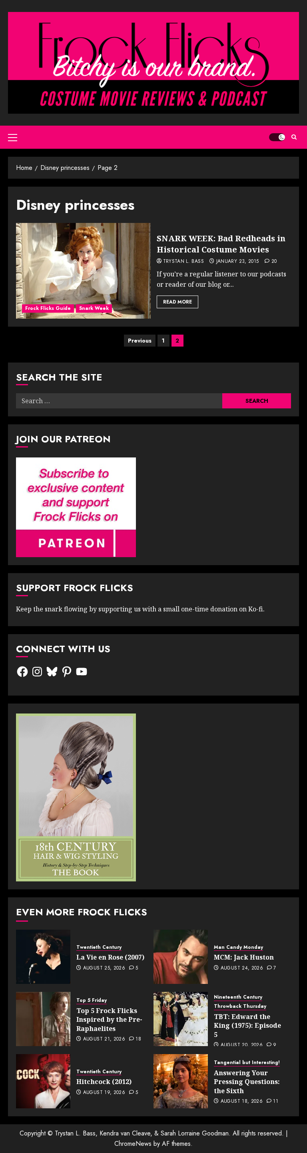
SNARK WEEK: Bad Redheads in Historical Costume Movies (221, 244)
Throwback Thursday (240, 1006)
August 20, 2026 (242, 1045)
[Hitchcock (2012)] (43, 1081)
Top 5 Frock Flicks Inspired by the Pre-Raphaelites (109, 1019)
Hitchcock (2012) (104, 1081)
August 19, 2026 (104, 1093)
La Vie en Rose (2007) (110, 957)
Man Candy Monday (238, 947)
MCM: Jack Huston (244, 957)
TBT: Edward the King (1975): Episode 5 (247, 1025)
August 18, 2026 (242, 1101)
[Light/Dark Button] (277, 137)
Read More (177, 301)
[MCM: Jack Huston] (181, 957)
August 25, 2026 (104, 968)
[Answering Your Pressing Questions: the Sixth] (181, 1081)
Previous (140, 341)
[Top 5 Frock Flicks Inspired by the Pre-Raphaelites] (43, 1019)
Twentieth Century (99, 947)
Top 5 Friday (91, 1000)
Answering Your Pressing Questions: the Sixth (247, 1081)
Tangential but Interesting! (247, 1062)
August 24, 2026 (242, 968)
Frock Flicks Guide (48, 308)
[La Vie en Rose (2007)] (43, 957)
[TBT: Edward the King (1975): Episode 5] (181, 1019)
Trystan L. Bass (183, 261)
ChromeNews (133, 1143)
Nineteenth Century (238, 997)
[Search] (294, 137)
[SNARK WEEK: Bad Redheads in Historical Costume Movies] (83, 271)
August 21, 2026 (104, 1039)
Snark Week (94, 308)
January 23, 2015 (237, 261)
